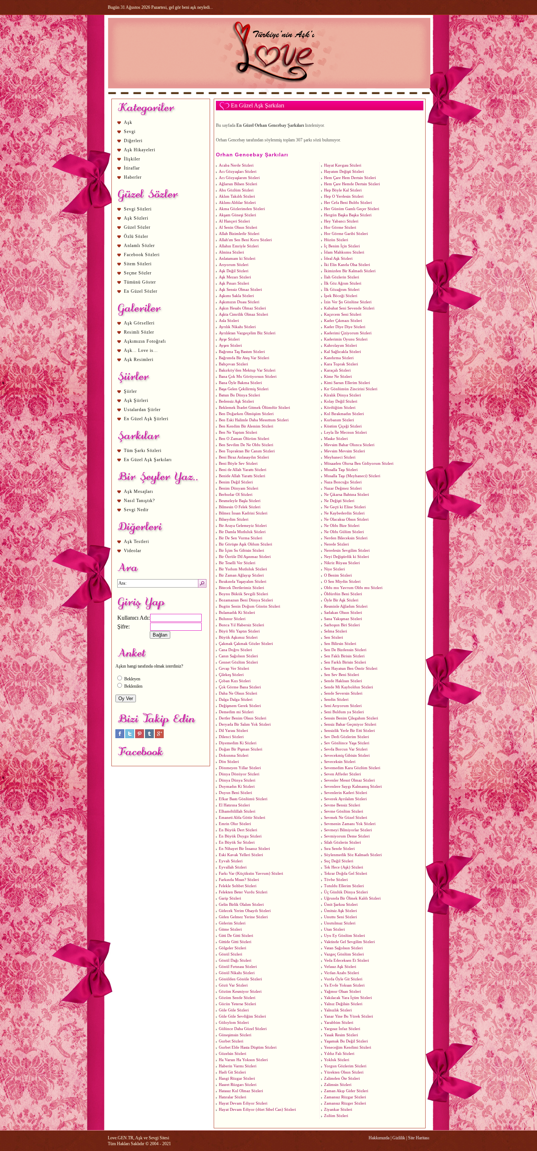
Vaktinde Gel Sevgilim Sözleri (349, 942)
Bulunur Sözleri (232, 619)
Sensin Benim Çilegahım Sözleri (351, 718)
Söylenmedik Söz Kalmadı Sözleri (353, 855)
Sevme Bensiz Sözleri (342, 805)
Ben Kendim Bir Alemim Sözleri (246, 426)
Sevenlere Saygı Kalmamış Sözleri (353, 787)
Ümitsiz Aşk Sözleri (340, 911)
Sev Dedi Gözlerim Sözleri (346, 737)
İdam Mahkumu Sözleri (344, 252)
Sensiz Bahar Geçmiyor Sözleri (350, 724)
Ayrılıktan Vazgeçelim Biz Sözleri (247, 333)
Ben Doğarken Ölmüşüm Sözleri (246, 414)
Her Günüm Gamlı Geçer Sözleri (351, 209)
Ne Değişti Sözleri (339, 501)
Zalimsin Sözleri (337, 1085)
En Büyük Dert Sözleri (238, 830)
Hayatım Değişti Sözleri (344, 172)
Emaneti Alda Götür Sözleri (242, 818)
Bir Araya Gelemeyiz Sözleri (243, 526)
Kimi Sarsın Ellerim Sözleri (347, 383)
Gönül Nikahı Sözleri (237, 973)
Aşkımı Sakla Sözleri (236, 296)
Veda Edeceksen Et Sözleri (346, 960)
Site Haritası (418, 1137)
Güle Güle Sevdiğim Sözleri (242, 1016)
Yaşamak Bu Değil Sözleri (346, 1041)
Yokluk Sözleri (336, 1060)
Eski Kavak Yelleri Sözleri (241, 855)
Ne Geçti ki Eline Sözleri (345, 507)
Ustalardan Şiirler (142, 409)
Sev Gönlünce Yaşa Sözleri (346, 743)
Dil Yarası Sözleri (233, 731)
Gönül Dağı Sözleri (235, 960)
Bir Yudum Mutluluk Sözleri (243, 569)
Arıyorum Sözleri (233, 265)
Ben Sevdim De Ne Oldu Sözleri (246, 445)
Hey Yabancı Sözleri (341, 221)
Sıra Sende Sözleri (339, 849)
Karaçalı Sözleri (337, 370)
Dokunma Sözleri (233, 755)
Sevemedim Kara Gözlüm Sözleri (352, 768)
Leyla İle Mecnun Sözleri (345, 432)
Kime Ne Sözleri (338, 377)
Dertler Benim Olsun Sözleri (242, 718)
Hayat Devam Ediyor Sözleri (243, 1103)
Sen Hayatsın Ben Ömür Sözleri (350, 668)
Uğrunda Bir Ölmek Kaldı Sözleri (352, 898)
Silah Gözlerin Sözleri (342, 842)
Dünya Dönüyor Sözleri (239, 774)
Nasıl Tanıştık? (139, 500)
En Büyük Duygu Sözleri (240, 836)
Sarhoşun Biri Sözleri (342, 625)
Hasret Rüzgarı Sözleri (237, 1085)
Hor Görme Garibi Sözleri (346, 234)
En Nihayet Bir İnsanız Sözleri (244, 849)
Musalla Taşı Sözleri (341, 470)
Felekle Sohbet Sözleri (237, 886)
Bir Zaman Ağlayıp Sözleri (241, 575)
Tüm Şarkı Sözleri (142, 450)
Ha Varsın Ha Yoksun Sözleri (243, 1060)
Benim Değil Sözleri (236, 482)
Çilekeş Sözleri (231, 675)
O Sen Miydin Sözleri (342, 582)
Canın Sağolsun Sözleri (238, 656)
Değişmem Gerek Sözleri (240, 706)
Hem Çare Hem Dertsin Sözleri (350, 178)
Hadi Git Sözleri (232, 1072)
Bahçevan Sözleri (233, 364)
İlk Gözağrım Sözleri (341, 290)
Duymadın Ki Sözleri (237, 787)
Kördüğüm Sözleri (339, 408)
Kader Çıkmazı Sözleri (343, 321)
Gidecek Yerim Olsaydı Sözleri (245, 911)
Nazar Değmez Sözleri (343, 488)
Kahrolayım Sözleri (340, 345)
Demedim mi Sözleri (236, 712)
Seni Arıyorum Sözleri (343, 706)
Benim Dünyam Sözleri (238, 488)
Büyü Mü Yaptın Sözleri (239, 631)
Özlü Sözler (136, 236)
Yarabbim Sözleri (338, 1023)
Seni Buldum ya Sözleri (344, 712)
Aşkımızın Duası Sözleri (239, 302)
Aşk (128, 122)
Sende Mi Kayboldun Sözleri (348, 687)
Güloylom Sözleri (234, 1023)
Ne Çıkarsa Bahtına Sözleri (346, 495)
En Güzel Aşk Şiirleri (146, 418)
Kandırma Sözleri (339, 358)
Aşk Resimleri (138, 359)
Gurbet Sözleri (231, 1041)
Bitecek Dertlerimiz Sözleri (241, 588)
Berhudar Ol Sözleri (235, 495)
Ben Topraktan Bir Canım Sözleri (247, 451)
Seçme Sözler (138, 273)
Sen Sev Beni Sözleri (341, 675)
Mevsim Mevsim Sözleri (344, 451)
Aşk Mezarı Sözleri (235, 277)
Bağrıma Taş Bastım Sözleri (242, 352)
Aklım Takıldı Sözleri (237, 196)
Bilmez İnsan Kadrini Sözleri (243, 513)
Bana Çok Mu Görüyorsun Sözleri (248, 377)
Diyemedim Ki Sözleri (237, 743)
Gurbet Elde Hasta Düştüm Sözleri (248, 1047)
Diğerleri (133, 140)
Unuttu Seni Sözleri (340, 917)
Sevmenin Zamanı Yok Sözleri (350, 824)
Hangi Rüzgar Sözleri (237, 1078)
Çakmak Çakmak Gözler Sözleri (246, 644)
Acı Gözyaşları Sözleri (237, 172)
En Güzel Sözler (140, 291)
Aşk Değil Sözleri (233, 271)
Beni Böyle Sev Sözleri (238, 463)
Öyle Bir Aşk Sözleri (341, 600)
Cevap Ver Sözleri (234, 668)
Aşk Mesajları (138, 491)
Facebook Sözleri (142, 254)
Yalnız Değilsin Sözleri (343, 1004)
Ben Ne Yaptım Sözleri (238, 432)
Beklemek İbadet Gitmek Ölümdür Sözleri (254, 408)
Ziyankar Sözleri (338, 1110)
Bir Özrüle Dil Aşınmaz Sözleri (245, 557)
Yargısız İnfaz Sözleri (342, 1029)
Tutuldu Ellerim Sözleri (344, 886)
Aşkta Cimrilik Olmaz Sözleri (243, 314)
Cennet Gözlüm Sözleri (238, 662)
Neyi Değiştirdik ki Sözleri (346, 557)
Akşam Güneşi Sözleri (237, 215)
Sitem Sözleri (138, 263)
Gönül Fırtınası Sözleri (238, 967)
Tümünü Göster (140, 282)
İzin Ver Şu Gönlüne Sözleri (348, 302)
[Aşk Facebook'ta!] (119, 736)
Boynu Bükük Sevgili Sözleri (243, 594)
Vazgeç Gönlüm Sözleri (344, 954)
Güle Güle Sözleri (234, 1010)
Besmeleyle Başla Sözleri (239, 501)
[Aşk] (269, 95)
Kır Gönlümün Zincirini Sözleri (350, 389)
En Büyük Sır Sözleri (237, 842)
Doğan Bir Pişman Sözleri (240, 749)
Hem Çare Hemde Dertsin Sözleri (352, 184)
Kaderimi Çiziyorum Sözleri (348, 333)
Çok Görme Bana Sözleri (240, 687)
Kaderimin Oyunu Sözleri (345, 339)
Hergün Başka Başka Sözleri (348, 215)
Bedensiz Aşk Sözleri (236, 401)
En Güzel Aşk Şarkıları (148, 459)
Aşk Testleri (136, 541)
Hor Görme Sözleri (340, 227)
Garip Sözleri (230, 898)
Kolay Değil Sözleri (340, 401)
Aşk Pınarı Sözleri (234, 283)
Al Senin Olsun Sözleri (238, 227)
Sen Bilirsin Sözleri (340, 644)
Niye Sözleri (334, 569)
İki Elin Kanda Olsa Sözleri (347, 265)
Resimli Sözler (139, 332)
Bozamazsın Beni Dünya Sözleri (246, 600)
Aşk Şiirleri (136, 400)
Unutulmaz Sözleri (339, 923)
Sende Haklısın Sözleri (343, 681)
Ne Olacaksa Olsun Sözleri (346, 519)
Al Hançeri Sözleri (234, 221)
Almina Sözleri (231, 252)
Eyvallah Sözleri (233, 867)
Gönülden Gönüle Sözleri (240, 979)
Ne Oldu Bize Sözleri (341, 526)
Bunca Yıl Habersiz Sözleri (241, 625)
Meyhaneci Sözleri (339, 457)
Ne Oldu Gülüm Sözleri (344, 532)
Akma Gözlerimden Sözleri (242, 209)
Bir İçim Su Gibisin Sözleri (241, 550)
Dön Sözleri (229, 762)
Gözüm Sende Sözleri (237, 998)
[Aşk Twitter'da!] (129, 736)
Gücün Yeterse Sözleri (237, 1004)
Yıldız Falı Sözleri (339, 1054)
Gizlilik (398, 1137)
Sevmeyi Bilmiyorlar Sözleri (348, 830)
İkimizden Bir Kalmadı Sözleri (350, 271)
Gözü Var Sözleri (233, 985)
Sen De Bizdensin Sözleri (345, 650)
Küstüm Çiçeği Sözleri (343, 426)
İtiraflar (132, 168)
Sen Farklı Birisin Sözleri (345, 662)
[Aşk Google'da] (159, 736)
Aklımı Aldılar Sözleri (237, 203)
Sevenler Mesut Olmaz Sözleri (349, 780)
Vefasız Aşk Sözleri (340, 967)
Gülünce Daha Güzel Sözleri (243, 1029)
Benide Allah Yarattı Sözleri (242, 476)
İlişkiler (132, 159)
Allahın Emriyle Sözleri (239, 246)
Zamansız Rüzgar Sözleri (345, 1097)
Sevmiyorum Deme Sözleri (347, 836)
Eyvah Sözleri (231, 861)
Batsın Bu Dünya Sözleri (239, 395)
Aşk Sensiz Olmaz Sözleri (240, 290)
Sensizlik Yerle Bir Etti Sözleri (349, 731)
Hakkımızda (379, 1137)
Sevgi (130, 131)
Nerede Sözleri (336, 544)
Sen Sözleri (333, 637)
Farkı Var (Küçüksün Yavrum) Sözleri (251, 873)
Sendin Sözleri (336, 700)
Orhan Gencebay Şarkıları (252, 154)
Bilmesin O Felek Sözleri (239, 507)
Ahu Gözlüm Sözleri (236, 190)
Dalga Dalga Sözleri (235, 700)
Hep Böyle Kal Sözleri (343, 190)
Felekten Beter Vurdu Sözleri (243, 892)
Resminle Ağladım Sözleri (345, 606)
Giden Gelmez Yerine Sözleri (243, 917)
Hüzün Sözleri (336, 240)
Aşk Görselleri (139, 323)
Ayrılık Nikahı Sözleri (237, 327)
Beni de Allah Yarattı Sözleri (242, 470)
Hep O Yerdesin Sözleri (343, 196)
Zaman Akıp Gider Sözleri (346, 1091)
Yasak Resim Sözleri (341, 1035)
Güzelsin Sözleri (232, 1054)
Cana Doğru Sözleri (235, 650)
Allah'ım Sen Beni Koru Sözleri (245, 240)
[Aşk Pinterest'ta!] (139, 736)
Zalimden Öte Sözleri (342, 1078)
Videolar (132, 550)
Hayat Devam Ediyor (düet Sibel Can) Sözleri (257, 1110)
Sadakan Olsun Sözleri (343, 613)
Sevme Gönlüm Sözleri (343, 811)
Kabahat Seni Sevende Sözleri (349, 308)
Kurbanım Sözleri (339, 420)
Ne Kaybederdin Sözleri (344, 513)
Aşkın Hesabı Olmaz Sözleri (242, 308)
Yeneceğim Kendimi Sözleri (347, 1047)
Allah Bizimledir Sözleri (239, 234)
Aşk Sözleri (136, 218)
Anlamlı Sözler (139, 245)
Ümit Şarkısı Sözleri (341, 905)
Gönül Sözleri (230, 954)
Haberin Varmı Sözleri (237, 1066)
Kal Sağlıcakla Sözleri (342, 352)
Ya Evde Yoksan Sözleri (344, 985)
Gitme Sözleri (230, 929)
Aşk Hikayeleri (139, 149)
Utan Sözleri (334, 929)
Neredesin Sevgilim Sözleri (347, 550)
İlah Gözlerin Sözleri (341, 277)
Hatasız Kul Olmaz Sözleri (241, 1091)
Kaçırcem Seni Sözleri (342, 314)
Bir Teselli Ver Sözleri (237, 563)
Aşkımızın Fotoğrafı (145, 341)
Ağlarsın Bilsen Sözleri (238, 184)
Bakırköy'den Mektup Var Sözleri (247, 370)
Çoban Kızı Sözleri (235, 681)
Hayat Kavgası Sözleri (342, 165)
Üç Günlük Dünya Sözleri (346, 892)
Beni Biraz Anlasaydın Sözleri (244, 457)
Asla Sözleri (229, 321)
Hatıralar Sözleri (232, 1097)
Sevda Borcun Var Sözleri (345, 749)
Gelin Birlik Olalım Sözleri (241, 905)
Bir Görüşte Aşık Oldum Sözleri (245, 544)
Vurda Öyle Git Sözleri (343, 979)
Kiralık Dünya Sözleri (342, 395)
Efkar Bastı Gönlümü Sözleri (243, 799)
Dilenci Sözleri (231, 737)
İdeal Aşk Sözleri (338, 259)
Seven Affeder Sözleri (342, 774)
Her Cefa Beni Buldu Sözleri (348, 203)
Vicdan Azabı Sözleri (341, 973)
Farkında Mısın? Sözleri (239, 880)
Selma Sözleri (335, 631)
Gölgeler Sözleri (232, 948)
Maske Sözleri (336, 439)
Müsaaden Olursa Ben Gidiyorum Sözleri (358, 463)
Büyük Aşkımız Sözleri (238, 637)
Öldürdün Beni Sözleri (343, 594)
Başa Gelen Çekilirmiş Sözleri (243, 389)
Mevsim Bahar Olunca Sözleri (349, 445)
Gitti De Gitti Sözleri (236, 936)
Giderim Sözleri (232, 923)
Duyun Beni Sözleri (235, 793)
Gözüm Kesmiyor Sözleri (240, 991)
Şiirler (130, 391)
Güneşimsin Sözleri (235, 1035)
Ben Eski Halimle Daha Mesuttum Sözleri (254, 420)
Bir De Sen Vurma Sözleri (240, 538)
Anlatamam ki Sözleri (237, 259)
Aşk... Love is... (141, 350)
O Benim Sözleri (338, 575)
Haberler (133, 177)
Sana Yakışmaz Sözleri (343, 619)
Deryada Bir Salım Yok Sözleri (245, 724)
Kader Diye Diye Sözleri (344, 327)
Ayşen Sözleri (230, 345)
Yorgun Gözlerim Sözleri (345, 1066)
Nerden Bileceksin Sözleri (345, 538)
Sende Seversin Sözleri (343, 693)
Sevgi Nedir (136, 509)
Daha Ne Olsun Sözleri (238, 693)
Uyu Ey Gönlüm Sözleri (344, 936)
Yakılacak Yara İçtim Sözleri (348, 998)
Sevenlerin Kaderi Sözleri (345, 793)
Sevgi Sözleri (138, 209)
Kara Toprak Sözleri (341, 364)
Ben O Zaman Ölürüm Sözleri (244, 439)
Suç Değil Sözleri (338, 861)
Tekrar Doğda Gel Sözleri (345, 873)
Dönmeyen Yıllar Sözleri (240, 768)
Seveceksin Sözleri (339, 762)
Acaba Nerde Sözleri (236, 165)
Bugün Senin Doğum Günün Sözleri (249, 606)
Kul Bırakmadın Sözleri (344, 414)
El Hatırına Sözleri (234, 805)
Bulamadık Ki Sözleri (237, 613)
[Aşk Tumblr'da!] (149, 736)
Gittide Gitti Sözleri (235, 942)
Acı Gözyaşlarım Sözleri (239, 178)
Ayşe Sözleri (229, 339)
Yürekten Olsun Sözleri (343, 1072)
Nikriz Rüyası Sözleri (342, 563)
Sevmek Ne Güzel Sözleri (345, 818)
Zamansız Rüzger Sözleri (345, 1103)
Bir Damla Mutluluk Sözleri (242, 532)
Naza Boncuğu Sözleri (343, 482)
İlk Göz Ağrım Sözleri (342, 283)
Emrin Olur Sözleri (235, 824)
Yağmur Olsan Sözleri (342, 991)
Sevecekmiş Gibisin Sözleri (347, 755)
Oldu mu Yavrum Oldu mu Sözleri (353, 588)
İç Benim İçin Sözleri (342, 246)
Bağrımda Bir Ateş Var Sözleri (244, 358)
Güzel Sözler (137, 227)
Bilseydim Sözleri (233, 519)
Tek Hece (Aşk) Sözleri (343, 867)
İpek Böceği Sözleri (340, 296)
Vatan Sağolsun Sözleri (343, 948)
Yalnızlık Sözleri (338, 1010)
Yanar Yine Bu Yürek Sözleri (348, 1016)
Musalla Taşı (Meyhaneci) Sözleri (352, 476)
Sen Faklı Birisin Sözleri (344, 656)
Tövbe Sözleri (336, 880)
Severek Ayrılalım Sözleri (345, 799)
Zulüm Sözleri (336, 1116)
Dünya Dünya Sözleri (237, 780)
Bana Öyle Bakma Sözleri (240, 383)
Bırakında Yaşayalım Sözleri (242, 582)
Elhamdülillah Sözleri (237, 811)
